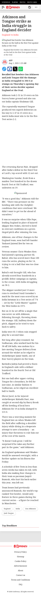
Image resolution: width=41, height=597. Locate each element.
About (20, 570)
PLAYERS (15, 2)
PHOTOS (22, 2)
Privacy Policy (20, 552)
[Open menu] (3, 7)
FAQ (20, 584)
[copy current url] (4, 69)
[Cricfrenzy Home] (13, 7)
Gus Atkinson (30, 509)
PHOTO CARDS (32, 2)
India (18, 509)
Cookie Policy (20, 561)
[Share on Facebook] (9, 69)
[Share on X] (15, 69)
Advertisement (20, 566)
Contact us (20, 575)
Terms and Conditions (20, 580)
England (7, 509)
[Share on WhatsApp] (20, 69)
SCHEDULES (6, 2)
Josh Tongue (9, 513)
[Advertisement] (20, 143)
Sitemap (20, 556)
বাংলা (36, 7)
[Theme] (30, 7)
